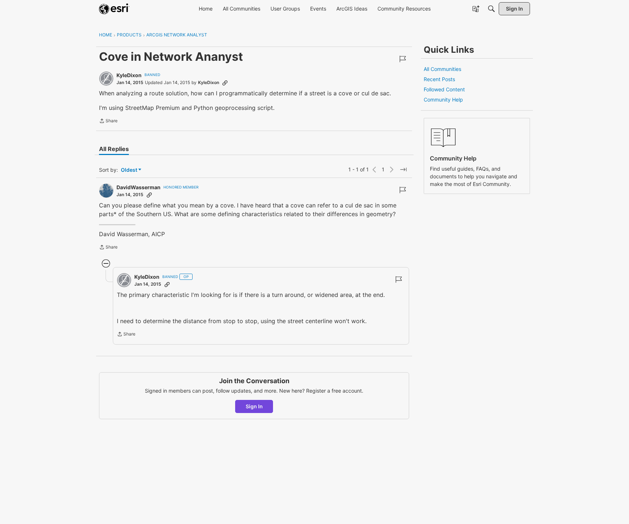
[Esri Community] (114, 8)
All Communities (442, 69)
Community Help (443, 99)
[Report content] (402, 59)
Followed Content (444, 89)
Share (108, 121)
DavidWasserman (138, 187)
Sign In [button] (254, 406)
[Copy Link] (225, 82)
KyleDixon (129, 75)
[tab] (114, 149)
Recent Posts (439, 79)
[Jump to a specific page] (403, 169)
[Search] (491, 8)
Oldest (129, 170)
